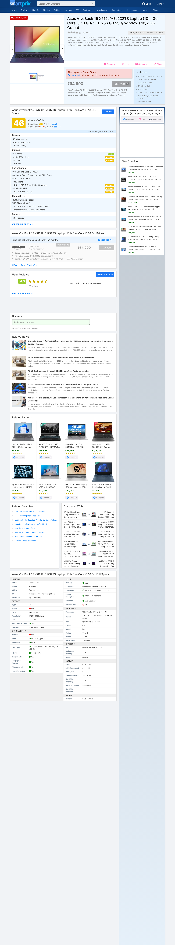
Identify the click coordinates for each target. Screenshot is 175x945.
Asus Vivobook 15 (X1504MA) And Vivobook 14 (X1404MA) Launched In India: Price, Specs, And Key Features (71, 342)
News (14, 10)
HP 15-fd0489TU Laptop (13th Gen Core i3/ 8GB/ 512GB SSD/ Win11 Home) (76, 486)
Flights (155, 10)
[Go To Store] (18, 247)
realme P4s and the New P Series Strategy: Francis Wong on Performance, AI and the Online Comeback (71, 399)
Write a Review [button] (105, 274)
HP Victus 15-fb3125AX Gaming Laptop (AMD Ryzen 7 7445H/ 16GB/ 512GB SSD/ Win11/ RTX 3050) (102, 486)
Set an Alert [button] (74, 75)
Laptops (68, 10)
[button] (63, 224)
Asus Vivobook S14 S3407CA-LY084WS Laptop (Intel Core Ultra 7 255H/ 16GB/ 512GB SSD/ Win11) (76, 446)
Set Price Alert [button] (107, 240)
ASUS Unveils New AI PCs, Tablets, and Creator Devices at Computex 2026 (63, 384)
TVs (78, 10)
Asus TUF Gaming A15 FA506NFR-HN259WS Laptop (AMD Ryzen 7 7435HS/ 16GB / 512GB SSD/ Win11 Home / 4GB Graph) (49, 446)
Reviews (24, 10)
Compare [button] (108, 112)
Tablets (57, 10)
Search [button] (119, 83)
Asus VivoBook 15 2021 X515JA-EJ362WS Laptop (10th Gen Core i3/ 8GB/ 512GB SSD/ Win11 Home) (49, 486)
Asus (161, 33)
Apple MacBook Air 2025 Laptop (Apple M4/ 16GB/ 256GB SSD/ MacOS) (23, 486)
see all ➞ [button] (55, 124)
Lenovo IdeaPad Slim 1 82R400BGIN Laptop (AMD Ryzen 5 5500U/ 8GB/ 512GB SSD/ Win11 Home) (145, 248)
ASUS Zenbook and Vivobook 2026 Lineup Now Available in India (58, 371)
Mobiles (46, 10)
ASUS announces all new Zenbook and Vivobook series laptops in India (61, 357)
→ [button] (25, 265)
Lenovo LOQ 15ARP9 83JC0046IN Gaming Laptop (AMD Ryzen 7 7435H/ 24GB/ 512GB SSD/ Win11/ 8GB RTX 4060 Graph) (101, 446)
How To (35, 10)
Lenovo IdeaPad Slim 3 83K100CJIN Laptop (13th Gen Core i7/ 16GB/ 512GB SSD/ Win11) (23, 446)
